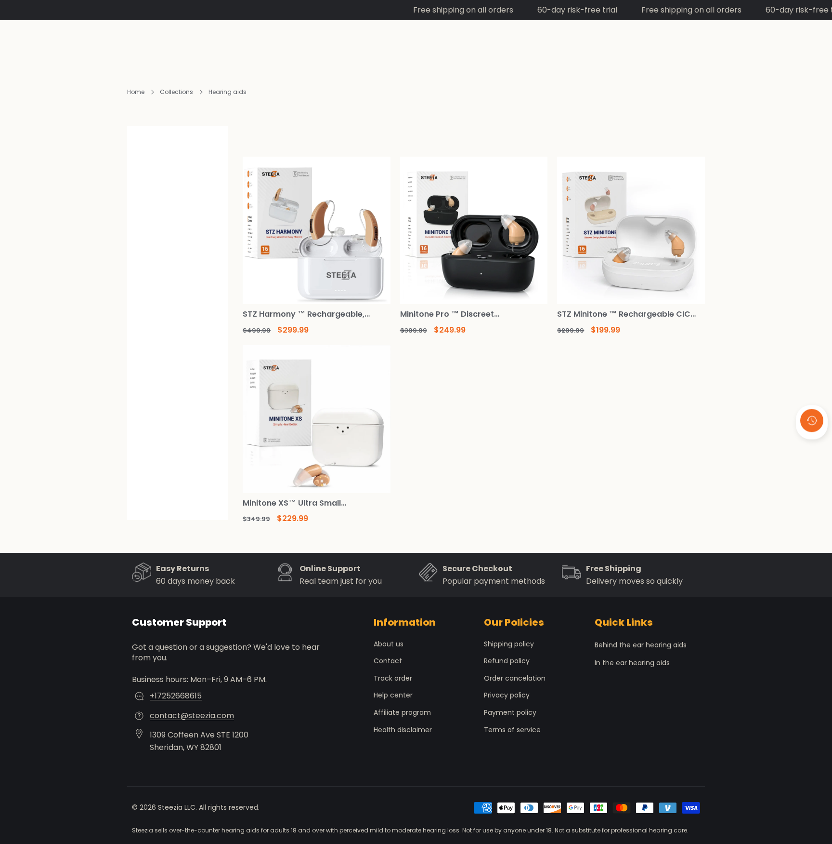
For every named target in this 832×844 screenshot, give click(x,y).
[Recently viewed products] (811, 420)
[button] (811, 446)
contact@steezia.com (192, 715)
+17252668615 (176, 695)
